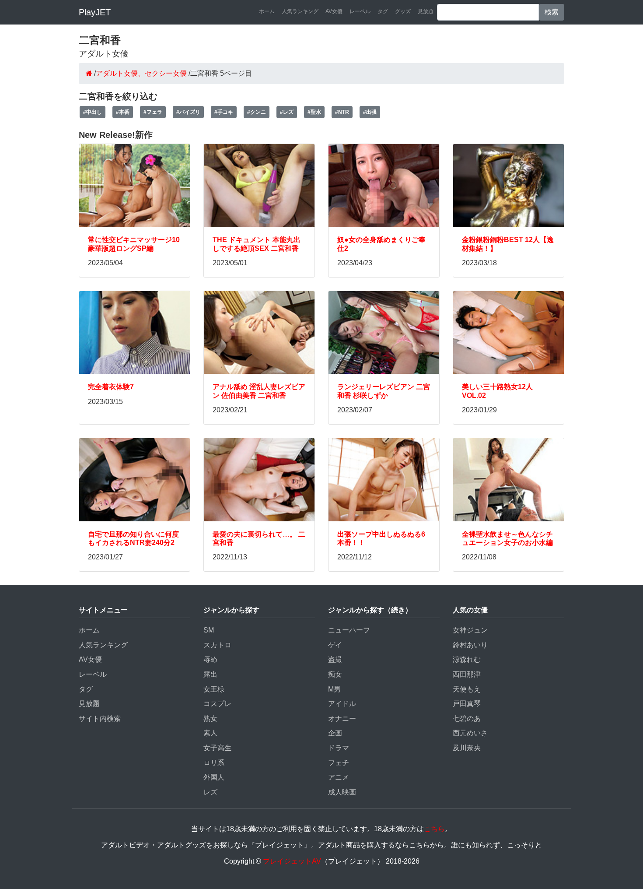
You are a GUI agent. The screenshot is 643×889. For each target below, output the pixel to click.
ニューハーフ (349, 630)
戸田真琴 (467, 703)
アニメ (338, 777)
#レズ (287, 112)
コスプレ (217, 703)
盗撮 (335, 659)
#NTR (342, 112)
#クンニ (256, 112)
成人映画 (342, 792)
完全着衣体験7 (111, 386)
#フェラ (152, 112)
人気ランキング (300, 11)
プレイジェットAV (292, 861)
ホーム (267, 11)
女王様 (213, 689)
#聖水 (314, 112)
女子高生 (217, 748)
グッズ (403, 11)
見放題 (425, 11)
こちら (434, 829)
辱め (210, 659)
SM (208, 630)
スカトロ (217, 645)
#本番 (122, 112)
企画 (335, 733)
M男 (334, 689)
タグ (382, 11)
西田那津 (467, 674)
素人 (210, 733)
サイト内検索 (100, 718)
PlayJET (95, 12)
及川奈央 (467, 748)
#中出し (92, 112)
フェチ (338, 762)
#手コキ (223, 112)
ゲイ (335, 645)
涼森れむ (467, 659)
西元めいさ (470, 733)
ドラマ (338, 748)
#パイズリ (188, 112)
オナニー (342, 718)
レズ (210, 792)
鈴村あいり (470, 645)
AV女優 (333, 11)
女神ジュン (470, 630)
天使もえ (467, 689)
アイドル (342, 703)
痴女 (335, 674)
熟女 (210, 718)
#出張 (370, 112)
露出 (210, 674)
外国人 (213, 777)
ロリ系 (213, 762)
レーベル (359, 11)
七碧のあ (467, 718)
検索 (552, 12)
